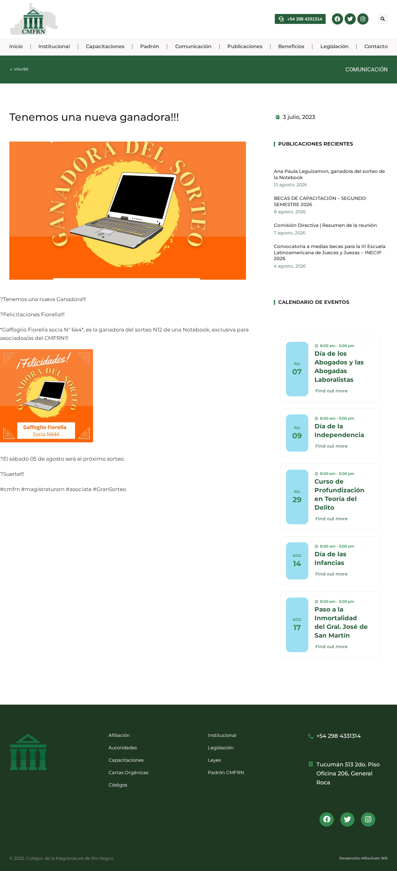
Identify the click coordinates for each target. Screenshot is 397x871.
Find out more (331, 391)
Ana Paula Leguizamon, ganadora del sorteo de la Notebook (329, 174)
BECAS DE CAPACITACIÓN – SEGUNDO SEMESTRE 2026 (320, 201)
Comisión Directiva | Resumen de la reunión (325, 225)
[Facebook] (337, 19)
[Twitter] (350, 19)
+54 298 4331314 (304, 19)
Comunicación (367, 69)
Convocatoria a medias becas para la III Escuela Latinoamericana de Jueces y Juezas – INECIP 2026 (330, 252)
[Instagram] (362, 19)
